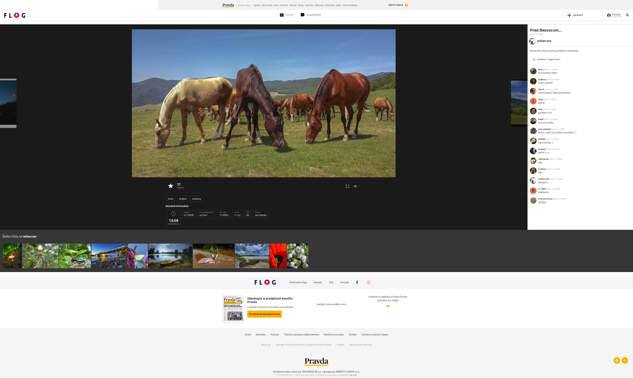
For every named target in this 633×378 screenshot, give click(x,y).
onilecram (543, 178)
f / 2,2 (237, 214)
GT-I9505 (189, 214)
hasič (541, 119)
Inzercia (275, 334)
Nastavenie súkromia (360, 344)
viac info (353, 375)
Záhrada (319, 5)
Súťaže (353, 334)
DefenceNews (350, 5)
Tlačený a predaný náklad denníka (301, 334)
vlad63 (541, 139)
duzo (540, 69)
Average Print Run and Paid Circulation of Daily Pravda (303, 344)
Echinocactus (545, 198)
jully (540, 99)
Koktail (284, 5)
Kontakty (261, 334)
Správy (257, 5)
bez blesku (261, 214)
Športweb (267, 5)
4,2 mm (206, 214)
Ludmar (542, 169)
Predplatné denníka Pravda (264, 314)
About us (266, 344)
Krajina (182, 199)
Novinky (318, 282)
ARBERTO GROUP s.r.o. (348, 372)
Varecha (309, 5)
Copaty (542, 149)
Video (339, 5)
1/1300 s (224, 214)
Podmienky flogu (298, 282)
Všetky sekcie (396, 5)
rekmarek (543, 159)
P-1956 (542, 188)
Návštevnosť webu (334, 334)
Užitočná (329, 5)
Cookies (340, 344)
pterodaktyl (544, 129)
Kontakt (344, 282)
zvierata (196, 199)
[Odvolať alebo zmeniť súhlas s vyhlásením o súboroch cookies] (617, 360)
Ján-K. (541, 89)
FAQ (331, 282)
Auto (276, 5)
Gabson (542, 79)
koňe (170, 199)
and (540, 109)
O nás (248, 334)
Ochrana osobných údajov (375, 334)
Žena (300, 5)
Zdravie (293, 5)
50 (248, 214)
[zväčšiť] (347, 186)
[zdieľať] (355, 186)
